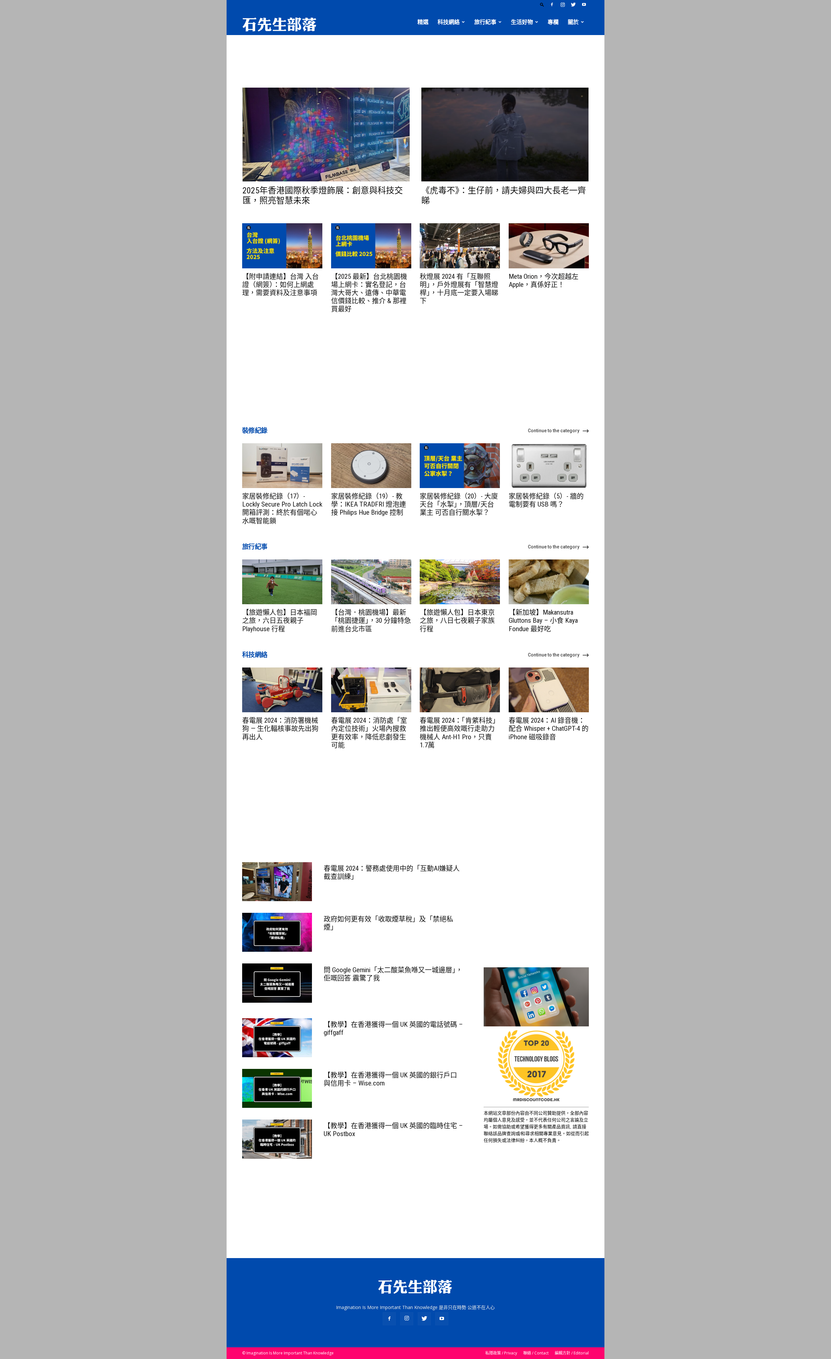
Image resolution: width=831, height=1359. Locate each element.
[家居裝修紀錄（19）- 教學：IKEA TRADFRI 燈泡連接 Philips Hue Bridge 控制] (371, 465)
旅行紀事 (485, 22)
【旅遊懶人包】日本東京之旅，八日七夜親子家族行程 (457, 620)
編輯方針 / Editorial (572, 1353)
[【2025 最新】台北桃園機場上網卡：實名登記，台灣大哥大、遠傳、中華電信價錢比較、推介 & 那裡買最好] (371, 245)
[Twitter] (573, 4)
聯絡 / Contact (536, 1353)
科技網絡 (449, 22)
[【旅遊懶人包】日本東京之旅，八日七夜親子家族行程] (460, 581)
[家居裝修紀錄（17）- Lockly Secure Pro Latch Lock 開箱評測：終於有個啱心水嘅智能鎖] (282, 465)
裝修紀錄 (254, 431)
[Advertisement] (415, 57)
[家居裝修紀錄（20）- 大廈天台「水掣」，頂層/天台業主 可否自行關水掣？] (460, 465)
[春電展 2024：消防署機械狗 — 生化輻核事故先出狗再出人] (282, 689)
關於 (573, 22)
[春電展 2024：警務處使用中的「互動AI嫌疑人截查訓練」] (277, 881)
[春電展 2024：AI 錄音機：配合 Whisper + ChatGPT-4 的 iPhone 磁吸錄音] (549, 689)
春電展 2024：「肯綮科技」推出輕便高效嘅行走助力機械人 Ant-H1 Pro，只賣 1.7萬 (459, 732)
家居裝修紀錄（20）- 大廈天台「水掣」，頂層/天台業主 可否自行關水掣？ (459, 504)
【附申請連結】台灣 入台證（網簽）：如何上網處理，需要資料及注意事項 (280, 285)
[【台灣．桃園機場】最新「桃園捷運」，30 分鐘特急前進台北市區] (371, 581)
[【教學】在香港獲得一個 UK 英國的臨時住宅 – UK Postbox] (277, 1139)
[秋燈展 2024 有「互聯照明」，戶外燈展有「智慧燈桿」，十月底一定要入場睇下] (460, 245)
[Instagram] (562, 4)
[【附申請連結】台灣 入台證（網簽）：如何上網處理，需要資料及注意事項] (282, 245)
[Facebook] (552, 4)
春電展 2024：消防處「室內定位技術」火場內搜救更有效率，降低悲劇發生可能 (369, 732)
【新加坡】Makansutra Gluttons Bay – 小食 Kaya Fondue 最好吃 (543, 620)
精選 (422, 22)
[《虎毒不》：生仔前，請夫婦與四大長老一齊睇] (505, 134)
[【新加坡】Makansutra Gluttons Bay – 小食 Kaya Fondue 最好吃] (549, 581)
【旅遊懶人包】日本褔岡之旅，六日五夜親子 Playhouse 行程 (279, 620)
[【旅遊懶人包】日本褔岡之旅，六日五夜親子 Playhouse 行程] (282, 581)
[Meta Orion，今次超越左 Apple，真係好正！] (549, 245)
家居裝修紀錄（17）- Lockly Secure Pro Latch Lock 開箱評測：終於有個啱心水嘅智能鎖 (282, 508)
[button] (542, 4)
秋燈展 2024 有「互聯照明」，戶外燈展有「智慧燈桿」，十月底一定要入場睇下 (459, 289)
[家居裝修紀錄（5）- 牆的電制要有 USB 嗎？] (549, 465)
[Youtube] (584, 4)
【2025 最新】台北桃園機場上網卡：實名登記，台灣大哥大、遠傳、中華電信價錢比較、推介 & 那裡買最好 (369, 293)
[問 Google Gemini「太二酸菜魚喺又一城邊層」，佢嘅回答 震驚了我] (277, 982)
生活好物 (522, 22)
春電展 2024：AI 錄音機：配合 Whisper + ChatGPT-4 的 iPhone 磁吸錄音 (549, 728)
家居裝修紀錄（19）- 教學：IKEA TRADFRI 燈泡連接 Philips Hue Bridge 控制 (368, 504)
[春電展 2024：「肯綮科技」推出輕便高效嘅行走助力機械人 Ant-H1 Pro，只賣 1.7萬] (460, 689)
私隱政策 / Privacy (501, 1353)
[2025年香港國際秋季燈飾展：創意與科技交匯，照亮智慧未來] (326, 134)
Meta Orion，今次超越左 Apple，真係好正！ (543, 280)
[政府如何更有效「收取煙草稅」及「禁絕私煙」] (277, 932)
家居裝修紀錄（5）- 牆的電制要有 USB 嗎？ (546, 500)
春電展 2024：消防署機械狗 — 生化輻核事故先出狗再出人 (280, 728)
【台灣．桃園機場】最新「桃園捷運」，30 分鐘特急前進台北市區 (371, 620)
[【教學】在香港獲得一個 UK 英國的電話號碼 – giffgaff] (277, 1037)
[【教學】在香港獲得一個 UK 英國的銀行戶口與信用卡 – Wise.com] (277, 1088)
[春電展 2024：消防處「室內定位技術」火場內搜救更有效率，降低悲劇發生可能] (371, 689)
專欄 (553, 22)
